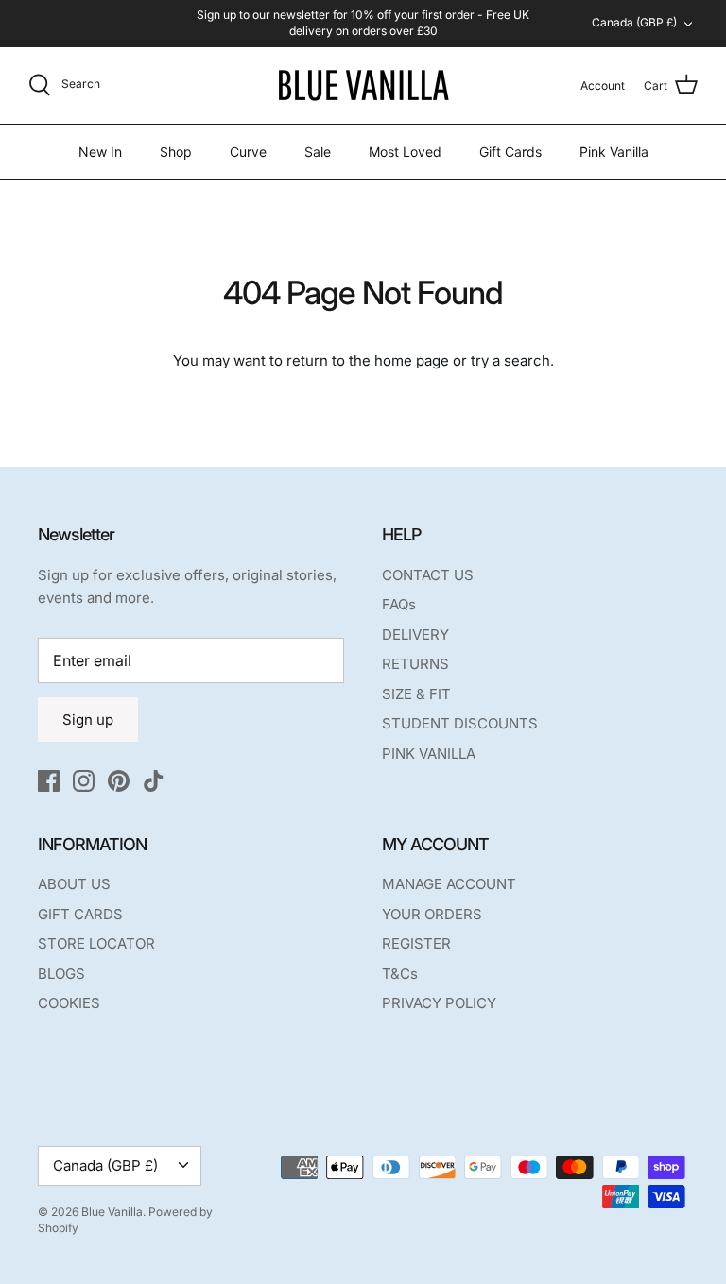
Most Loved (405, 152)
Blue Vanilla (112, 1212)
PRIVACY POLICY (439, 1003)
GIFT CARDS (80, 914)
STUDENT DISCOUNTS (460, 723)
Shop (176, 152)
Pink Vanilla (613, 152)
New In (100, 152)
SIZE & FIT (416, 694)
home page (411, 360)
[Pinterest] (119, 781)
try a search (510, 360)
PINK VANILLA (428, 753)
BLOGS (61, 974)
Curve (248, 152)
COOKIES (69, 1003)
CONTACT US (428, 575)
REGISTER (416, 943)
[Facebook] (49, 781)
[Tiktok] (153, 781)
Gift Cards (510, 152)
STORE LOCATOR (96, 943)
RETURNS (415, 664)
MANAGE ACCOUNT (449, 884)
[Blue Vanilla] (363, 85)
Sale (317, 152)
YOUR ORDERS (432, 914)
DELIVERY (415, 634)
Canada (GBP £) (634, 22)
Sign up (87, 719)
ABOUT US (74, 884)
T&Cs (400, 974)
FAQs (399, 604)
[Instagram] (84, 781)
